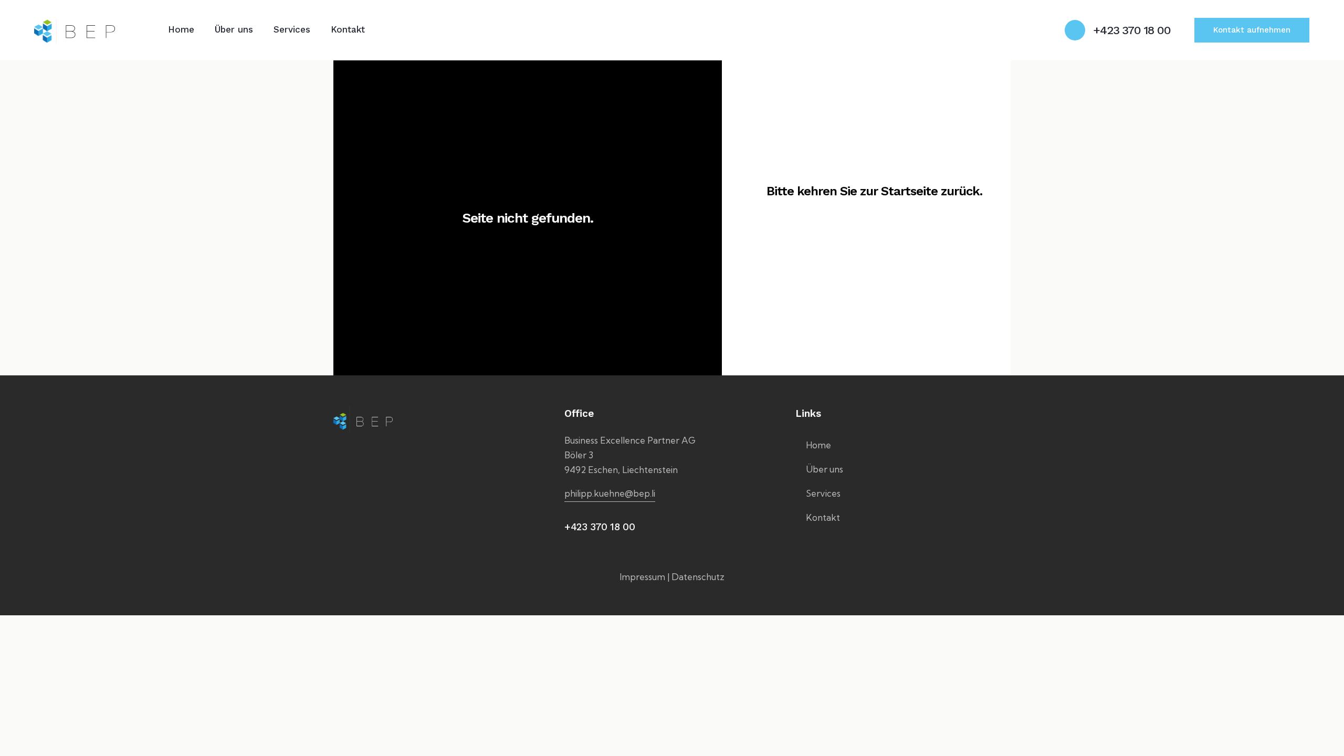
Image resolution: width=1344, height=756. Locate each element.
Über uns (824, 469)
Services (823, 493)
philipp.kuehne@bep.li (609, 493)
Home (818, 444)
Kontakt (823, 517)
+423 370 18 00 (599, 527)
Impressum (642, 576)
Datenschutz (697, 576)
